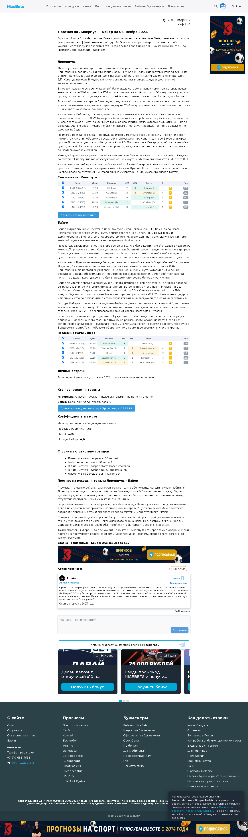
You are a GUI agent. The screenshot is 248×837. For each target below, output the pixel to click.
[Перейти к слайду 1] (120, 701)
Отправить (180, 630)
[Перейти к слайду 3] (127, 701)
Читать (176, 578)
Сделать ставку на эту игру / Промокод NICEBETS (96, 408)
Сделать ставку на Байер (78, 215)
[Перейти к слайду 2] (124, 701)
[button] (178, 568)
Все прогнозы (178, 583)
